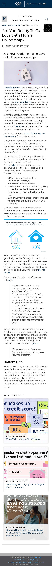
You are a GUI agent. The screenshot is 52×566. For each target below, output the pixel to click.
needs (11, 165)
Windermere (36, 557)
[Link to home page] (18, 4)
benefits (19, 126)
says (10, 280)
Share (48, 30)
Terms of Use (19, 560)
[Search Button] (46, 19)
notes (36, 343)
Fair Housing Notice (36, 562)
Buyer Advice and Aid (11, 25)
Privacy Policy (32, 560)
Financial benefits (12, 88)
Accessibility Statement (17, 562)
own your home (23, 102)
